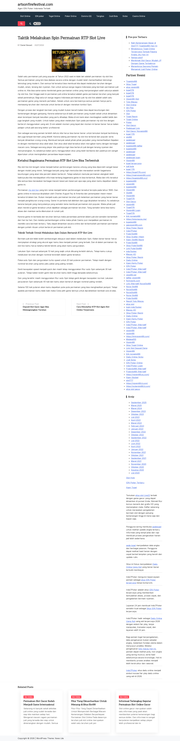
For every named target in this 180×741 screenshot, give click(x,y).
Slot (128, 113)
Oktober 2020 (137, 467)
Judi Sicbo (131, 360)
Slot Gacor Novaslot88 (137, 131)
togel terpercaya (133, 163)
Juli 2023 (135, 417)
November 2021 (138, 452)
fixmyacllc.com (133, 280)
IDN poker (39, 16)
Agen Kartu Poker (134, 263)
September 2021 (138, 458)
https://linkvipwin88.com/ (138, 336)
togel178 (130, 90)
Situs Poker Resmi (134, 228)
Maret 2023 (136, 423)
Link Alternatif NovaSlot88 (138, 283)
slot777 (129, 380)
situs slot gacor (133, 389)
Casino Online (138, 16)
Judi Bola (113, 16)
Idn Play (130, 108)
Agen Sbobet (132, 377)
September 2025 (138, 402)
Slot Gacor (131, 125)
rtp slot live (33, 190)
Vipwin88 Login (133, 210)
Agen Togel (131, 487)
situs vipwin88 (132, 87)
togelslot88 (131, 149)
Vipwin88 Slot (132, 99)
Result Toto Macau (135, 301)
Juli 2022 (135, 440)
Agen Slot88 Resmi (135, 239)
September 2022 (138, 437)
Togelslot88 (131, 81)
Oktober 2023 (137, 414)
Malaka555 (131, 339)
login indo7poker (134, 307)
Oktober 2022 (137, 435)
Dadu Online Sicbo (134, 357)
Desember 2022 (138, 432)
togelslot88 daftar (134, 146)
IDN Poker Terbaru (135, 482)
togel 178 (130, 134)
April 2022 (136, 446)
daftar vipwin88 (133, 278)
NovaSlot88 (131, 289)
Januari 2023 (137, 429)
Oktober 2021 (137, 455)
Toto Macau (131, 102)
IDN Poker (131, 110)
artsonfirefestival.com (35, 4)
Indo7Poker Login (134, 366)
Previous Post (32, 304)
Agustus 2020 (137, 470)
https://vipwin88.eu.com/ (137, 374)
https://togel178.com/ (136, 172)
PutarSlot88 (131, 234)
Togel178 (130, 198)
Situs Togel (131, 84)
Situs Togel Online (134, 345)
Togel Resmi (131, 116)
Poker (129, 122)
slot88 (129, 137)
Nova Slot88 (132, 286)
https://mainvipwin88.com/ (138, 175)
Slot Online (25, 16)
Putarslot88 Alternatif (136, 368)
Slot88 (129, 193)
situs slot (130, 304)
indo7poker (131, 251)
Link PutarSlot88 (134, 248)
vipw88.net (131, 275)
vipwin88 (130, 184)
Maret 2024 (136, 408)
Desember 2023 (138, 411)
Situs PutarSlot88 (134, 245)
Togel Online (54, 16)
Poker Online (70, 16)
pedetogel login (133, 157)
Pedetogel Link (133, 128)
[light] (33, 23)
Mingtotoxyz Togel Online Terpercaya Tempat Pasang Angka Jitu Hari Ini (144, 52)
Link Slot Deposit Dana (136, 348)
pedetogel (130, 140)
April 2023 (136, 420)
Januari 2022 (137, 449)
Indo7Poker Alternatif (136, 269)
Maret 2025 (136, 405)
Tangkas (100, 16)
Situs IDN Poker (154, 608)
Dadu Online (132, 260)
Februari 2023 (137, 426)
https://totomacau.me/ (136, 219)
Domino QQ (86, 16)
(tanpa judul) (137, 57)
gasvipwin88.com (134, 225)
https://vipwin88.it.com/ (137, 383)
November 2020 (138, 464)
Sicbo (125, 16)
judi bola (130, 166)
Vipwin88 (130, 160)
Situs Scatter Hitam (135, 237)
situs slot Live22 (142, 495)
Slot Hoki (130, 478)
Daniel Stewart (26, 45)
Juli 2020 (135, 473)
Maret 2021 (136, 461)
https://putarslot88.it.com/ (138, 386)
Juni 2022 (135, 443)
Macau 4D (131, 254)
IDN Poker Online (134, 363)
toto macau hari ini (147, 649)
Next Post (81, 304)
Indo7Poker (131, 231)
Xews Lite (59, 738)
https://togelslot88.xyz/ (137, 178)
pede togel (131, 545)
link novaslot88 (133, 216)
